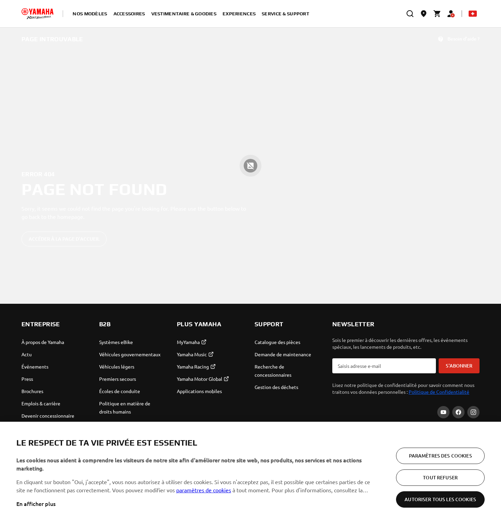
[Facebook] (458, 412)
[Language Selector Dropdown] (473, 13)
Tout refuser (440, 477)
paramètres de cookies (203, 489)
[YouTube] (443, 412)
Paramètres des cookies (440, 455)
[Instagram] (473, 412)
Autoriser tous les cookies (440, 499)
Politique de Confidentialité (439, 392)
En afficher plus (36, 503)
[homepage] (37, 14)
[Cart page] (437, 14)
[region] (250, 473)
